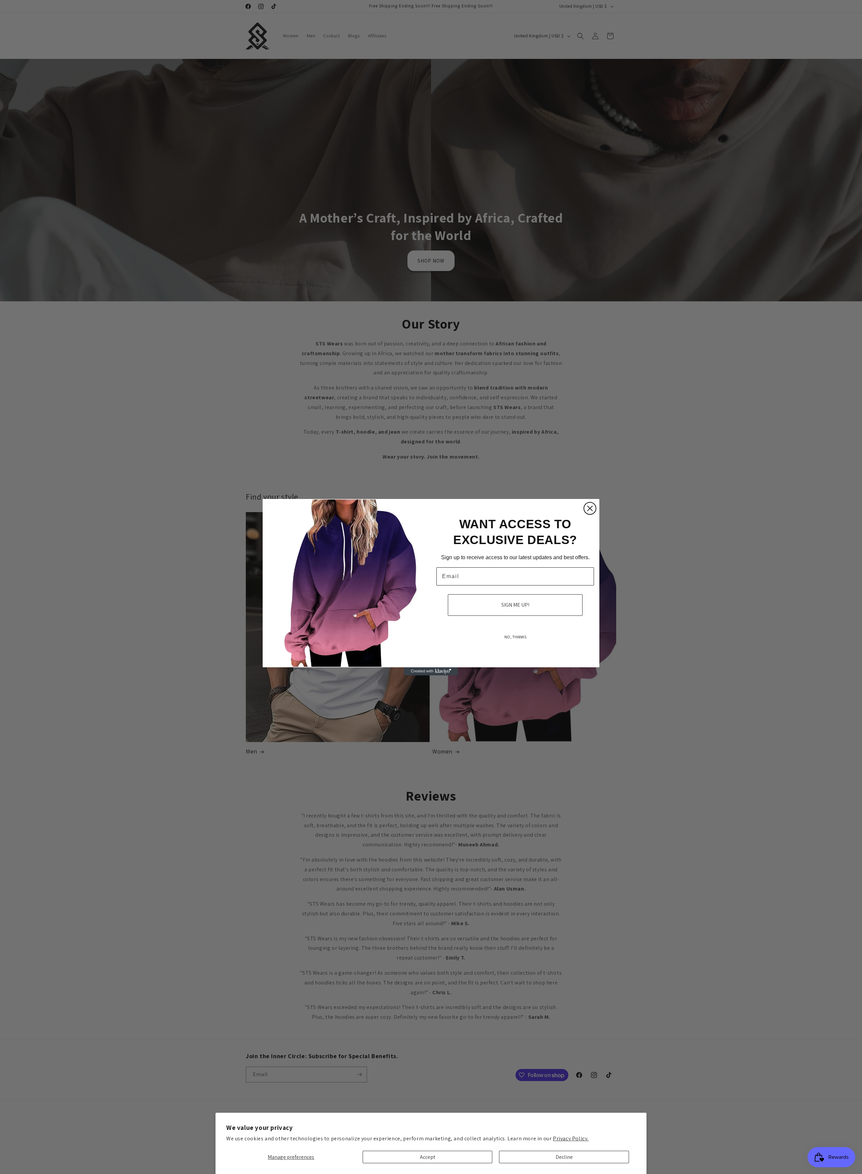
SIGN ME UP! (515, 604)
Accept (427, 1157)
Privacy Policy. (571, 1138)
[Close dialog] (590, 508)
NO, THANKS (515, 636)
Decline (564, 1157)
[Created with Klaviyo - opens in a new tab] (431, 671)
